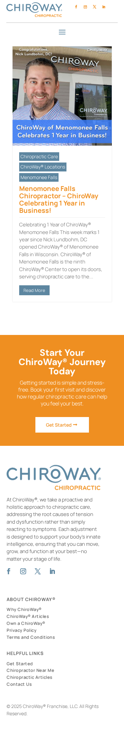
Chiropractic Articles (30, 677)
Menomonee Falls (39, 177)
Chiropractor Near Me (30, 670)
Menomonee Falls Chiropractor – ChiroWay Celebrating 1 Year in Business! (58, 199)
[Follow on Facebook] (76, 7)
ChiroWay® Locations (43, 167)
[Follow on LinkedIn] (104, 7)
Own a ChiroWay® (26, 623)
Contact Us (19, 684)
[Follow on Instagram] (85, 7)
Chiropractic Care (39, 156)
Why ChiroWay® (24, 609)
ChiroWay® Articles (28, 616)
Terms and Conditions (31, 637)
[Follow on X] (94, 7)
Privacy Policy (21, 630)
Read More (34, 290)
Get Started (59, 425)
